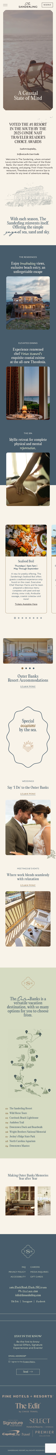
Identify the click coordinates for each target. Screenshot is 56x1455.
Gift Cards (36, 1277)
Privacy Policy (17, 1272)
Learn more (28, 686)
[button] (15, 618)
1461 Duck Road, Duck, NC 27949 (28, 1287)
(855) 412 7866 (30, 1291)
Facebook (40, 1301)
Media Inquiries (39, 1272)
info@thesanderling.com (28, 1295)
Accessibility (18, 1277)
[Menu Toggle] (6, 5)
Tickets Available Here (26, 604)
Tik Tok (15, 1301)
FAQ (24, 1267)
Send (25, 1371)
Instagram (27, 1301)
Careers (35, 1267)
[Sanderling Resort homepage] (28, 5)
